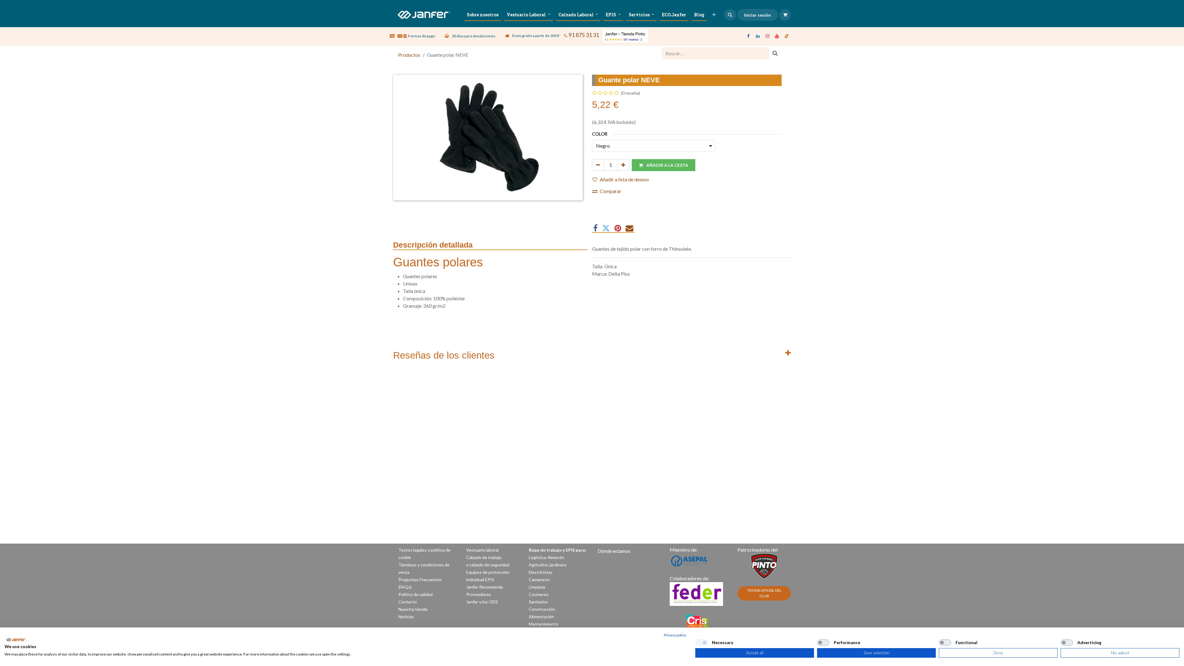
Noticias (406, 616)
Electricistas (541, 572)
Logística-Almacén (546, 557)
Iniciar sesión (757, 15)
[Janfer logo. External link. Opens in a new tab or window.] (16, 640)
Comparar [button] (610, 191)
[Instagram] (767, 36)
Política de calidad (415, 594)
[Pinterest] (618, 228)
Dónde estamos (614, 551)
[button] (730, 15)
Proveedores (478, 594)
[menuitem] (482, 14)
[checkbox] (701, 642)
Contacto (407, 601)
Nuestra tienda (412, 609)
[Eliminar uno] (598, 165)
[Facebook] (748, 36)
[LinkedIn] (758, 36)
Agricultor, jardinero (548, 564)
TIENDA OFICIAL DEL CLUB (764, 593)
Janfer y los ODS (482, 601)
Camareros (539, 579)
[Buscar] (775, 53)
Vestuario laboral (483, 550)
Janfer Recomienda (484, 587)
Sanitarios (538, 601)
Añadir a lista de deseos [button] (624, 179)
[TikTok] (786, 36)
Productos (409, 55)
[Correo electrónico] (629, 228)
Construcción (542, 609)
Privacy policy (675, 635)
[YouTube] (777, 36)
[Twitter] (606, 228)
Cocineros (539, 594)
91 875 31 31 (584, 35)
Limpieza (537, 587)
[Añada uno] (623, 165)
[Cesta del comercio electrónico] (785, 15)
